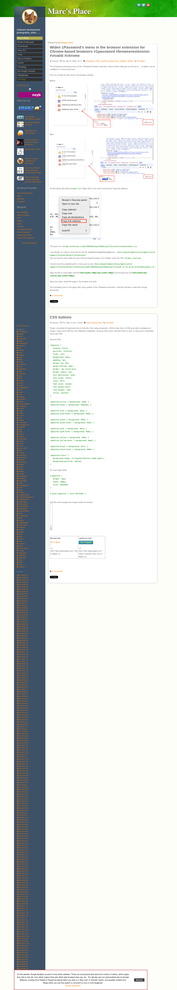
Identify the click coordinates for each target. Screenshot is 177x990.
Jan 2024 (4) (23, 615)
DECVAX (22, 373)
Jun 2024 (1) (23, 605)
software (22, 527)
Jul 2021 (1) (23, 659)
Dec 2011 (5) (23, 906)
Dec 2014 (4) (23, 827)
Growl (21, 401)
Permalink (141, 61)
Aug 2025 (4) (23, 591)
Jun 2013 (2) (23, 866)
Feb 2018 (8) (23, 740)
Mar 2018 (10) (24, 738)
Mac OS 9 (22, 455)
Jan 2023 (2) (23, 633)
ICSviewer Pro (24, 425)
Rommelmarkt (24, 511)
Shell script (23, 525)
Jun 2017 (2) (23, 759)
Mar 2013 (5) (23, 873)
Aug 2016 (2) (23, 782)
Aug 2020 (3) (23, 682)
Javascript (22, 439)
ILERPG (22, 427)
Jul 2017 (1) (23, 757)
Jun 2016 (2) (23, 787)
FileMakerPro (24, 387)
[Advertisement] (31, 283)
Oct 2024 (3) (23, 598)
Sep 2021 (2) (23, 654)
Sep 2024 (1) (23, 601)
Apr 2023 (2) (23, 626)
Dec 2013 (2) (23, 852)
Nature (21, 474)
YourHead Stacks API (24, 229)
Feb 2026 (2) (23, 577)
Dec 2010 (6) (23, 934)
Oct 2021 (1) (23, 652)
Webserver (23, 553)
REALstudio (23, 504)
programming (24, 495)
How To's (21, 50)
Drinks (21, 380)
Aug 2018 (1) (23, 726)
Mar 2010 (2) (23, 955)
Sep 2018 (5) (23, 724)
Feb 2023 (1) (23, 631)
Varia (19, 54)
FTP (20, 394)
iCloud (21, 420)
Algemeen (22, 338)
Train (21, 536)
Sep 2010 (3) (23, 941)
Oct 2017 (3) (23, 750)
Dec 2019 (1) (23, 698)
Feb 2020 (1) (23, 694)
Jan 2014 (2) (23, 850)
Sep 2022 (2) (23, 638)
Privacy (21, 492)
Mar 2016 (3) (23, 794)
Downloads (22, 46)
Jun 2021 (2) (23, 661)
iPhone (21, 434)
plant (21, 490)
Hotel (21, 411)
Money (21, 464)
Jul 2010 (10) (23, 945)
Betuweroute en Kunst (32, 149)
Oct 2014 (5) (23, 831)
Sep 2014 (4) (23, 834)
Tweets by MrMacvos (29, 243)
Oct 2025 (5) (23, 587)
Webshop (22, 555)
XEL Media (21, 201)
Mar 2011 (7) (23, 927)
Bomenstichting (22, 212)
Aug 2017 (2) (23, 754)
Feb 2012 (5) (23, 901)
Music (21, 469)
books (21, 362)
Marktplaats (22, 75)
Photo (21, 483)
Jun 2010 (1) (23, 948)
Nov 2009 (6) (23, 964)
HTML (21, 413)
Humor (20, 63)
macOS (21, 453)
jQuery (19, 223)
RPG (20, 513)
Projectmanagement (26, 497)
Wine (21, 560)
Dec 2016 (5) (23, 773)
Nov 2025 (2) (23, 584)
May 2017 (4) (23, 761)
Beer (20, 357)
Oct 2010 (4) (23, 938)
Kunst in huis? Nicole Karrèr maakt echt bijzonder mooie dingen (33, 170)
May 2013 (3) (23, 868)
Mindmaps (22, 462)
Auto (20, 352)
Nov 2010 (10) (24, 936)
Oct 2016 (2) (23, 778)
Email (21, 383)
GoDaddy (20, 199)
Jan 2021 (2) (23, 673)
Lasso (21, 443)
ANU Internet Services (25, 193)
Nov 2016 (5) (23, 775)
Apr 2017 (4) (23, 764)
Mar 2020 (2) (23, 691)
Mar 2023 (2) (23, 629)
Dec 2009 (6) (23, 962)
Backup (21, 355)
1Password (23, 331)
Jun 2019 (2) (23, 708)
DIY (20, 378)
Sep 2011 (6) (23, 913)
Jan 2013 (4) (23, 878)
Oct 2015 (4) (23, 806)
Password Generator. (24, 235)
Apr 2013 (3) (23, 871)
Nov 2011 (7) (23, 908)
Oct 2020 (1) (23, 677)
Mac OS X (22, 457)
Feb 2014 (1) (23, 848)
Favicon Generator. (23, 232)
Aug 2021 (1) (23, 657)
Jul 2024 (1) (23, 603)
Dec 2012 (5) (23, 880)
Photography (23, 485)
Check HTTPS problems (25, 238)
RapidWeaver (24, 499)
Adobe (21, 334)
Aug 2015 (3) (23, 810)
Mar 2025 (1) (23, 594)
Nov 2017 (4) (23, 747)
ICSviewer (22, 422)
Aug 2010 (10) (24, 943)
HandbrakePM (24, 404)
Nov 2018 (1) (23, 719)
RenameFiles (24, 506)
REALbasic (23, 501)
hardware (22, 406)
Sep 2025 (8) (23, 589)
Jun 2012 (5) (23, 892)
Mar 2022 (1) (23, 643)
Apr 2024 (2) (23, 608)
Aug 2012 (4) (23, 889)
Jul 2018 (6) (23, 729)
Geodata (22, 399)
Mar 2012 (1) (23, 899)
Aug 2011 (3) (23, 915)
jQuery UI (20, 226)
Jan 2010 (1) (23, 959)
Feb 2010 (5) (23, 957)
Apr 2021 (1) (23, 666)
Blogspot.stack (67, 42)
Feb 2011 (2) (23, 929)
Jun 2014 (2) (23, 841)
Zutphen (22, 567)
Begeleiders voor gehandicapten (31, 131)
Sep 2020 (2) (23, 680)
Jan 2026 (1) (23, 580)
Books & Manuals (25, 42)
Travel (21, 539)
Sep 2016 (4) (23, 780)
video (21, 546)
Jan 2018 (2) (23, 743)
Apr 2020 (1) (23, 689)
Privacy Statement (73, 985)
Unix (20, 541)
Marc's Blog (22, 38)
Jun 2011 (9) (23, 920)
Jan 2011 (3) (23, 931)
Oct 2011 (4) (23, 910)
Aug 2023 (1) (23, 619)
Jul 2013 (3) (23, 864)
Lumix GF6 (23, 448)
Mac (20, 450)
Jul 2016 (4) (23, 785)
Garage (21, 397)
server (21, 520)
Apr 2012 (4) (23, 896)
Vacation (22, 543)
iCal (20, 418)
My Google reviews (26, 71)
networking (23, 476)
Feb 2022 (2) (23, 645)
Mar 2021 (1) (23, 668)
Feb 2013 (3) (23, 875)
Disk (20, 376)
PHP (18, 218)
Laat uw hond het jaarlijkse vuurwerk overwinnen (31, 142)
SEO (20, 518)
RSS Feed (22, 85)
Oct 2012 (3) (23, 885)
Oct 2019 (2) (23, 703)
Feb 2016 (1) (23, 796)
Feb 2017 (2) (23, 768)
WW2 (21, 562)
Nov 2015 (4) (23, 803)
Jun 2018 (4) (23, 731)
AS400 (21, 350)
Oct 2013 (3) (23, 857)
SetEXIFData (23, 522)
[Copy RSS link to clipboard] (28, 85)
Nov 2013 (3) (23, 854)
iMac (20, 429)
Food (21, 392)
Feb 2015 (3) (23, 822)
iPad (20, 432)
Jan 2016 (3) (23, 799)
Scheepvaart (23, 515)
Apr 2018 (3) (23, 736)
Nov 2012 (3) (23, 882)
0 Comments (57, 295)
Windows (22, 557)
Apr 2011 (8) (23, 924)
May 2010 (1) (23, 950)
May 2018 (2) (23, 733)
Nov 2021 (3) (23, 650)
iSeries (21, 436)
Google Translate (23, 215)
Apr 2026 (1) (23, 575)
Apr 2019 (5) (23, 712)
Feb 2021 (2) (23, 670)
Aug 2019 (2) (23, 705)
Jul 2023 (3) (23, 622)
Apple (21, 341)
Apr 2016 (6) (23, 792)
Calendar (22, 364)
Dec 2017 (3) (23, 745)
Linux (21, 446)
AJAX (21, 336)
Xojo (20, 564)
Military (21, 460)
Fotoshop (21, 67)
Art (20, 348)
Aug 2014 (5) (23, 836)
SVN (20, 534)
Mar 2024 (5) (23, 610)
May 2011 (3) (23, 922)
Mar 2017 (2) (23, 766)
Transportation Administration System (33, 117)
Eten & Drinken (24, 59)
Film (20, 390)
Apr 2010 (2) (23, 952)
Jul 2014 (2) (23, 838)
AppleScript (23, 343)
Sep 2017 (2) (23, 752)
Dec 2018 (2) (23, 717)
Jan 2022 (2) (23, 647)
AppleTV (22, 345)
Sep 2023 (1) (23, 617)
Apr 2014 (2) (23, 845)
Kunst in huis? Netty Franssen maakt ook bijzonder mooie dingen (33, 179)
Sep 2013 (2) (23, 859)
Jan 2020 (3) (23, 696)
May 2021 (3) (23, 664)
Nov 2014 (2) (23, 829)
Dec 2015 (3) (23, 801)
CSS (20, 366)
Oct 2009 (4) (23, 966)
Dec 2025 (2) (23, 582)
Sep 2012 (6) (23, 887)
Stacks (21, 532)
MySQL (19, 221)
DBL (20, 371)
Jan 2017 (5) (23, 771)
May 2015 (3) (23, 817)
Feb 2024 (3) (23, 612)
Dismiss (139, 980)
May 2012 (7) (23, 894)
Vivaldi (21, 550)
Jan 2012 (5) (23, 903)
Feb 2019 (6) (23, 715)
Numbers (22, 478)
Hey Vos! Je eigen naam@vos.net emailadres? (31, 160)
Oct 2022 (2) (23, 636)
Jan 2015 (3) (23, 824)
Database (22, 369)
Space (21, 529)
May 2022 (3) (23, 640)
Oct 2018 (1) (23, 722)
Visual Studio (23, 548)
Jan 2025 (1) (23, 596)
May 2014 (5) (23, 843)
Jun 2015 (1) (23, 815)
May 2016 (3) (23, 789)
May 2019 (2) (23, 710)
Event (21, 385)
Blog (20, 359)
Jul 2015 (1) (23, 813)
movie (21, 467)
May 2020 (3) (23, 687)
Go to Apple (55, 542)
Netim (19, 196)
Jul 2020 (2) (23, 684)
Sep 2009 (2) (23, 969)
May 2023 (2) (23, 624)
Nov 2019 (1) (23, 701)
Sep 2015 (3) (23, 808)
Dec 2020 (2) (23, 675)
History (21, 408)
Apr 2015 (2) (23, 820)
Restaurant (23, 508)
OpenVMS (22, 481)
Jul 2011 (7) (23, 917)
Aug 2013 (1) (23, 861)
